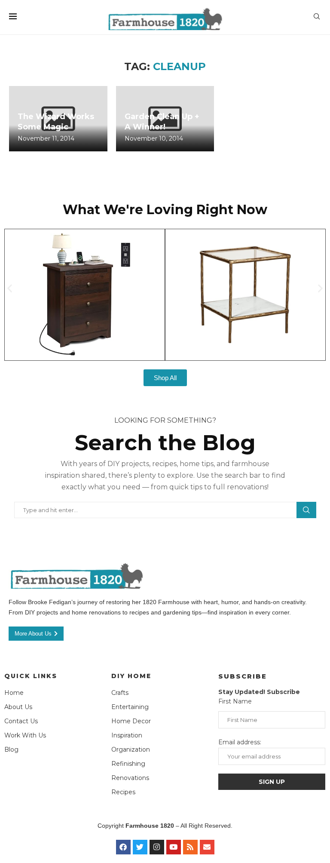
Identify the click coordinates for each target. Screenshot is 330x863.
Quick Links (30, 676)
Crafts (119, 693)
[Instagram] (157, 847)
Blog (11, 749)
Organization (130, 749)
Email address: (239, 742)
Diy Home (131, 676)
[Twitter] (140, 847)
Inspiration (126, 735)
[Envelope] (207, 847)
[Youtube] (173, 847)
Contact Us (21, 721)
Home (14, 693)
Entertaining (130, 707)
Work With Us (25, 735)
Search (306, 510)
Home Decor (131, 721)
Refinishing (128, 764)
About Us (18, 707)
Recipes (123, 792)
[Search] (316, 17)
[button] (9, 288)
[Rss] (190, 847)
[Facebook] (123, 847)
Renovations (130, 778)
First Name (235, 701)
